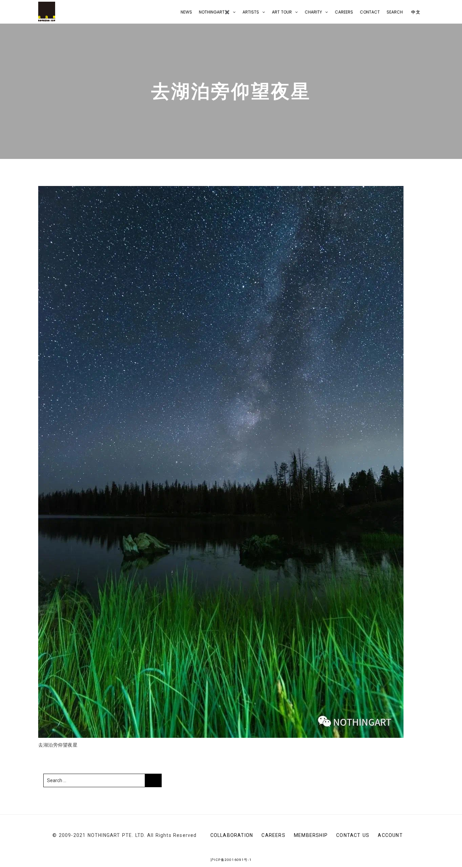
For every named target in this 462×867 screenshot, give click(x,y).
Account (390, 835)
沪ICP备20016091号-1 (231, 860)
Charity (313, 12)
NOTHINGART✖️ (214, 12)
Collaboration (231, 835)
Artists (250, 12)
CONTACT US (352, 835)
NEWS (186, 12)
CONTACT (370, 12)
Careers (344, 12)
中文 (415, 12)
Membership (311, 835)
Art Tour (282, 12)
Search (395, 12)
